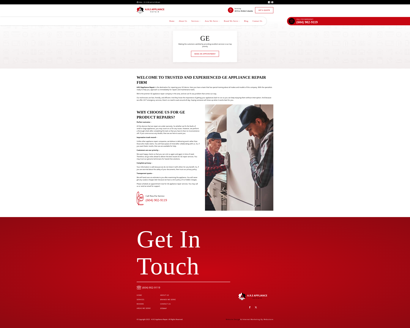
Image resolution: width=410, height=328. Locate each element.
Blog (246, 21)
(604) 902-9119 (307, 22)
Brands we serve (168, 299)
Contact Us (257, 21)
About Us (183, 21)
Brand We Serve (231, 21)
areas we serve (144, 308)
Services (195, 21)
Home (171, 21)
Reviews (140, 304)
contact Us (165, 304)
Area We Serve (211, 21)
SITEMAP (163, 308)
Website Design (233, 319)
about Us (164, 295)
